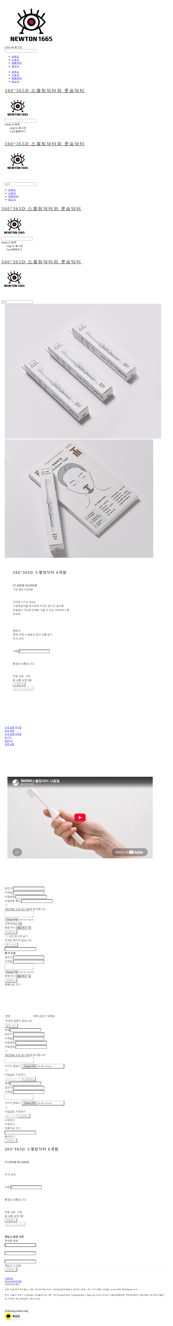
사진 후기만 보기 (18, 936)
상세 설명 (9, 730)
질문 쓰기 (11, 1025)
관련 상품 (9, 744)
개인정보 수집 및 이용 (17, 909)
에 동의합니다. (25, 909)
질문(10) (9, 740)
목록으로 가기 (13, 1079)
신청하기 (11, 1269)
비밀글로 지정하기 (15, 1075)
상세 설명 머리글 (13, 727)
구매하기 (11, 1140)
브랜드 (15, 56)
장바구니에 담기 (15, 1224)
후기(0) (8, 737)
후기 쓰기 (11, 944)
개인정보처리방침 (13, 1281)
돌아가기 (11, 1116)
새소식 (15, 66)
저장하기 (11, 932)
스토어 (15, 59)
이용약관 (9, 1278)
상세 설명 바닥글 (13, 734)
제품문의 (16, 62)
